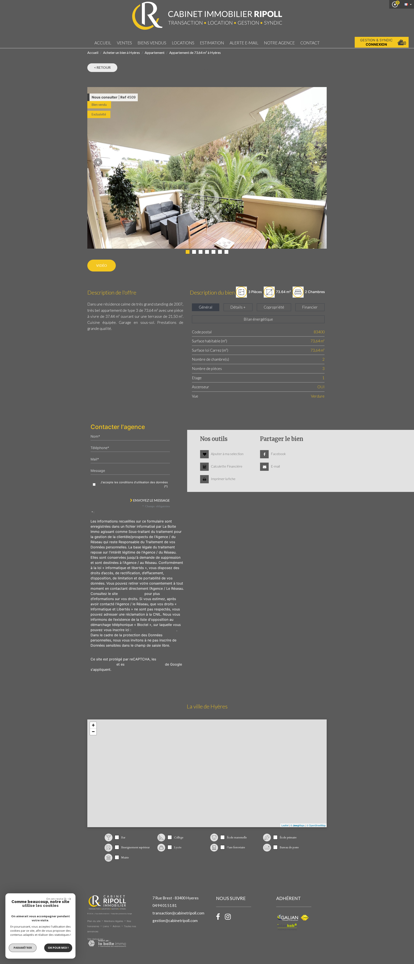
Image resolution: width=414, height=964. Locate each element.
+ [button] (93, 725)
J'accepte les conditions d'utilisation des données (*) (134, 484)
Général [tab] (205, 307)
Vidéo (101, 265)
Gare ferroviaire (236, 847)
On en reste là (56, 899)
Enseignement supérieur (135, 847)
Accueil (102, 42)
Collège (178, 837)
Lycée (178, 847)
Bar (123, 837)
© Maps (297, 825)
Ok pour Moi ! (58, 948)
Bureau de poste (289, 847)
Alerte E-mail (244, 42)
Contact (310, 42)
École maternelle (237, 837)
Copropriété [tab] (274, 307)
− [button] (93, 731)
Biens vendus (152, 42)
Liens (106, 926)
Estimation (212, 42)
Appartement (155, 52)
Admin (116, 926)
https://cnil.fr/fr (131, 593)
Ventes (124, 42)
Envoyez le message (151, 500)
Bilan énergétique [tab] (258, 319)
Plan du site (93, 921)
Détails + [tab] (238, 307)
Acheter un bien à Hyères (121, 52)
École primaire (288, 837)
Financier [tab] (310, 307)
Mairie (125, 857)
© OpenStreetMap (316, 825)
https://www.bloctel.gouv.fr (154, 630)
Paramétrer (23, 948)
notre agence (279, 42)
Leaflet (285, 825)
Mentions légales (113, 921)
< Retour (102, 67)
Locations (183, 42)
